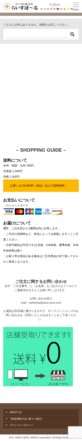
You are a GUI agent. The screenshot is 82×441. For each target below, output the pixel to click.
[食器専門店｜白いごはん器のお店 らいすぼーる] (39, 6)
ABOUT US (16, 412)
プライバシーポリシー (21, 425)
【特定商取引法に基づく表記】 (26, 418)
